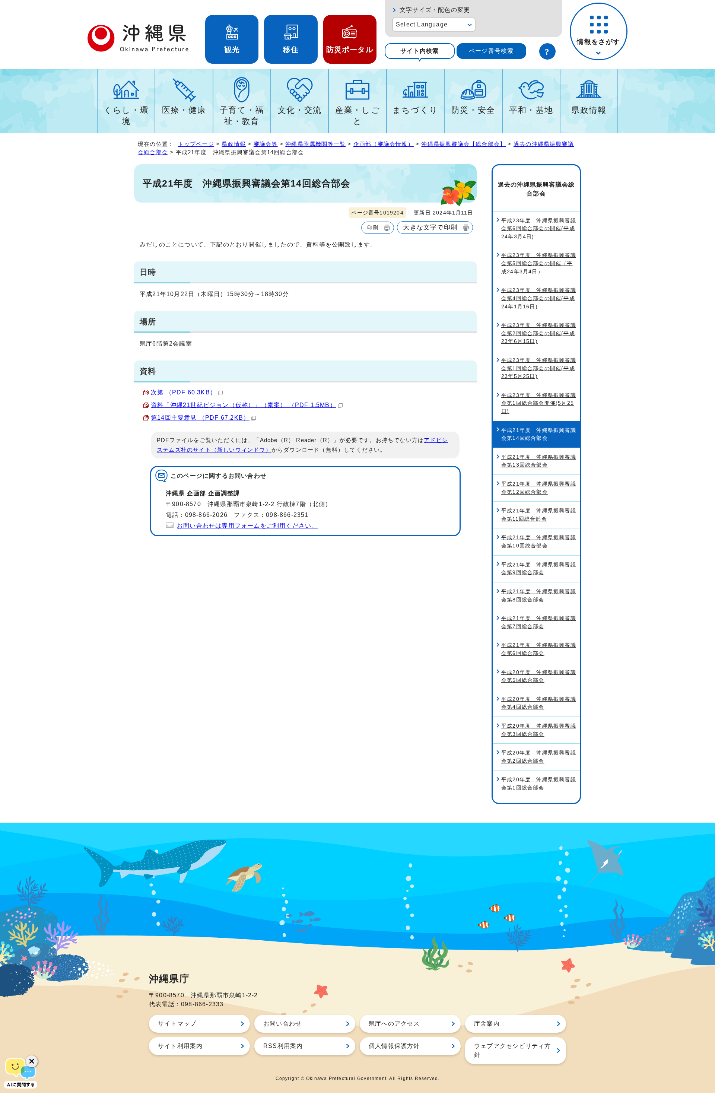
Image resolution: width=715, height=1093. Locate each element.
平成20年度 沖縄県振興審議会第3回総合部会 (538, 730)
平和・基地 (531, 110)
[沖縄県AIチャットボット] (20, 1072)
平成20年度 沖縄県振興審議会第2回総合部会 (538, 757)
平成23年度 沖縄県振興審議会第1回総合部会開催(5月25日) (538, 403)
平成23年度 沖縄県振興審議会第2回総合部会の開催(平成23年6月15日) (538, 333)
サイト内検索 (419, 51)
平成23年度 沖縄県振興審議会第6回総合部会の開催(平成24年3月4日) (538, 228)
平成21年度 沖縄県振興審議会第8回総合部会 (538, 595)
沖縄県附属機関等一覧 (315, 144)
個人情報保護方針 (394, 1046)
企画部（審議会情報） (383, 144)
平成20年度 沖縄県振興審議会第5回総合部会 (538, 676)
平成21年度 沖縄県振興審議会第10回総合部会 (538, 541)
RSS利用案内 (283, 1046)
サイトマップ (177, 1023)
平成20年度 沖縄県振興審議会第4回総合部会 (538, 703)
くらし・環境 (126, 115)
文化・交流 (300, 110)
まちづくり (415, 110)
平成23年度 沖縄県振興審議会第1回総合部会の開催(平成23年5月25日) (538, 368)
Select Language (422, 24)
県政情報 (589, 110)
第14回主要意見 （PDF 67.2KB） (200, 417)
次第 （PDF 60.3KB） (183, 392)
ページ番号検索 (491, 51)
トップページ (196, 144)
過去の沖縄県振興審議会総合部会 (536, 189)
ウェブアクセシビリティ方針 (512, 1050)
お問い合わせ (282, 1023)
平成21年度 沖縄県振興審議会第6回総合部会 (538, 649)
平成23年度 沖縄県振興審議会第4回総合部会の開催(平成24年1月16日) (538, 298)
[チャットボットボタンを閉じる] (32, 1061)
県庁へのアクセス (394, 1023)
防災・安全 (473, 110)
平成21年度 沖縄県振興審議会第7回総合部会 (538, 622)
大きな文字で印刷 (430, 227)
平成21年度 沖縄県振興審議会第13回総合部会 (538, 461)
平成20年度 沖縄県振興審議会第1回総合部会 (538, 783)
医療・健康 (184, 110)
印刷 (372, 228)
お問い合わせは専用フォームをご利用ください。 (247, 525)
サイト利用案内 (180, 1046)
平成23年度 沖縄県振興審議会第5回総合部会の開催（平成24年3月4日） (538, 263)
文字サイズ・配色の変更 (435, 10)
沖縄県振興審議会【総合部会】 (463, 144)
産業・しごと (357, 115)
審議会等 (266, 144)
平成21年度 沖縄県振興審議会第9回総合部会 (538, 569)
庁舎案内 (487, 1023)
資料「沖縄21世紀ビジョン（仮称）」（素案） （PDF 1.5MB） (243, 405)
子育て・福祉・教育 (242, 115)
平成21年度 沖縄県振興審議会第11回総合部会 (538, 515)
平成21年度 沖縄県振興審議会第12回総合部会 (538, 488)
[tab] (420, 51)
